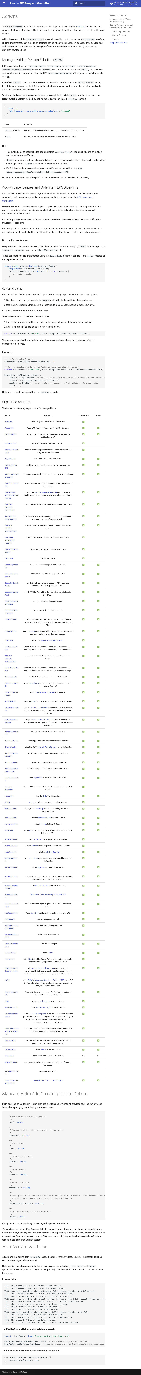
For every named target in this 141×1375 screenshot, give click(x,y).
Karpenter (40, 867)
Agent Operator (51, 747)
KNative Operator (41, 809)
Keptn (31, 802)
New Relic (34, 913)
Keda (45, 796)
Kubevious (33, 858)
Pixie (30, 959)
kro (30, 830)
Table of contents (118, 15)
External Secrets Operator (45, 692)
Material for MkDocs (19, 1372)
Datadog (31, 631)
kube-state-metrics (42, 886)
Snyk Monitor (45, 1001)
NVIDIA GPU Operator (39, 708)
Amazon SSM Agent (43, 1007)
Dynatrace (44, 640)
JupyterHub (38, 778)
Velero (43, 1050)
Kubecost (38, 839)
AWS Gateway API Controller (46, 492)
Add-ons (80, 26)
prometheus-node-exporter (43, 968)
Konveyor (43, 824)
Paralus (50, 953)
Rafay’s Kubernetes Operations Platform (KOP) (46, 980)
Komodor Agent (44, 818)
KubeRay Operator (52, 852)
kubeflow (34, 846)
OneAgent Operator (55, 640)
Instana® (40, 747)
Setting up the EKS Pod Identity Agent (48, 1080)
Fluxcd (34, 701)
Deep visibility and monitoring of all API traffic (48, 895)
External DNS (34, 683)
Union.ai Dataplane (38, 1014)
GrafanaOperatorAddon (42, 720)
